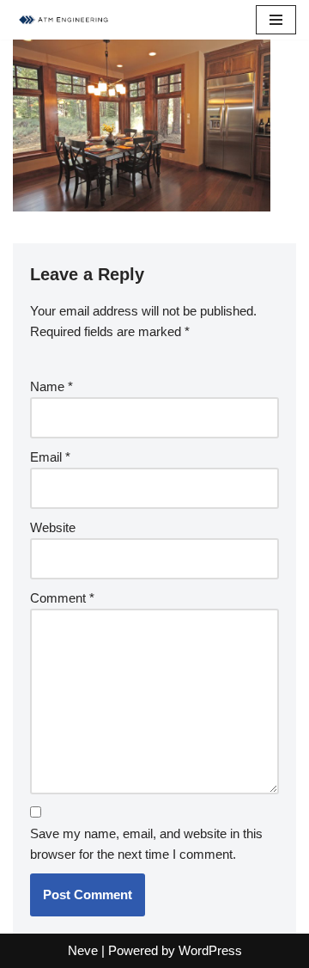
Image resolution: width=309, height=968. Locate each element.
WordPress (210, 950)
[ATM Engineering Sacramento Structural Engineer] (64, 20)
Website (53, 527)
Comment (62, 598)
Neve (83, 950)
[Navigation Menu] (276, 19)
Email (50, 457)
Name (51, 386)
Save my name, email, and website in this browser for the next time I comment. (146, 843)
